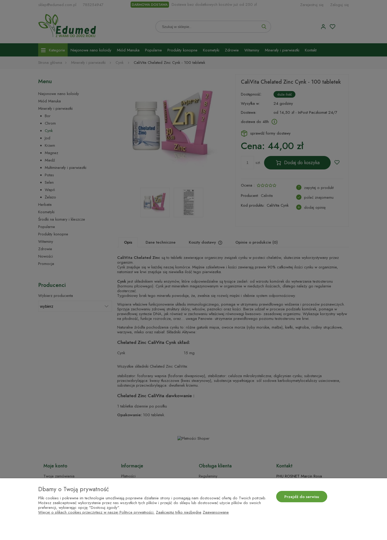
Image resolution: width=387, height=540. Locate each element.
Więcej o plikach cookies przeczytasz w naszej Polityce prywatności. (96, 512)
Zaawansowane (216, 512)
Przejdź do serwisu (301, 497)
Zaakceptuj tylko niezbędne (178, 512)
